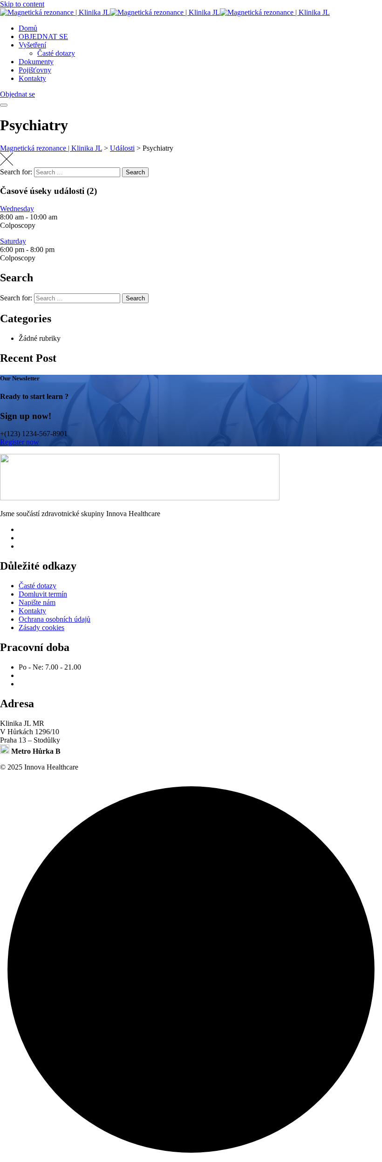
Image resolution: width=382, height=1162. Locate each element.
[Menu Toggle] (3, 105)
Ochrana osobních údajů (54, 619)
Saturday (13, 241)
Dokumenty (36, 62)
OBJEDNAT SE (43, 36)
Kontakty (32, 78)
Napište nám (37, 602)
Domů (28, 28)
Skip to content (22, 4)
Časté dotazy (56, 53)
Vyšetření (32, 45)
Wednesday (17, 208)
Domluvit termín (43, 594)
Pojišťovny (35, 70)
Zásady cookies (41, 627)
